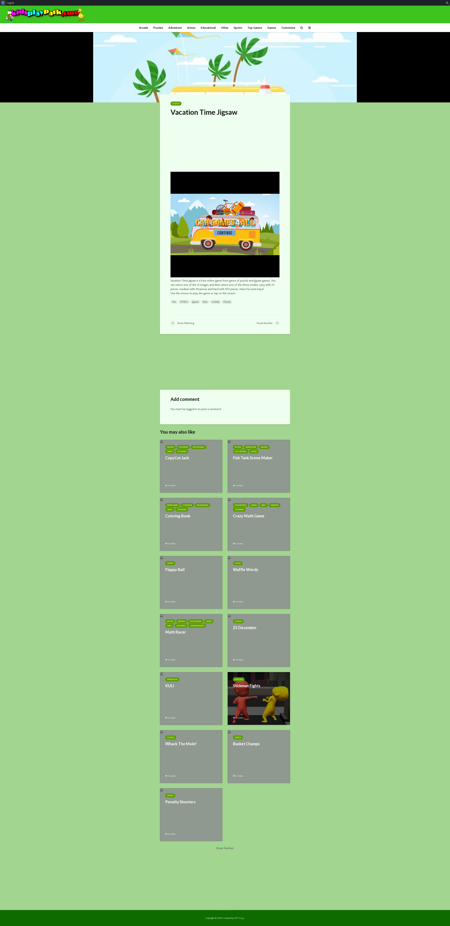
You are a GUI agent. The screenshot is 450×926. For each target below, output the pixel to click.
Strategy (274, 505)
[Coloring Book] (191, 524)
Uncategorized (197, 626)
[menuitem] (3, 3)
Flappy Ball (175, 569)
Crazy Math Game (248, 516)
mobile (215, 301)
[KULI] (191, 698)
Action (191, 27)
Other (224, 27)
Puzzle (227, 301)
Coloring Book (177, 516)
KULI (169, 685)
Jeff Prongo (239, 918)
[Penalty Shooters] (191, 814)
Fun (174, 301)
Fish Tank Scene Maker (253, 457)
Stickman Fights (246, 685)
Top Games (255, 27)
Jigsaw (195, 301)
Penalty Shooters (180, 801)
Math (263, 505)
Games (271, 27)
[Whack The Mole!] (191, 756)
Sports (238, 27)
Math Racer (175, 632)
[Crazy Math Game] (259, 524)
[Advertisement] (225, 143)
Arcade (143, 27)
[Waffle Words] (259, 582)
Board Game (172, 505)
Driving (181, 621)
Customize (288, 27)
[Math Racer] (191, 640)
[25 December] (259, 640)
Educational (208, 27)
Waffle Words (245, 569)
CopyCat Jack (177, 457)
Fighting (239, 679)
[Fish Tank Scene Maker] (259, 466)
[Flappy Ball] (191, 582)
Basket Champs (246, 743)
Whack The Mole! (181, 743)
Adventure (175, 27)
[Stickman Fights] (259, 698)
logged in (191, 409)
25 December (245, 627)
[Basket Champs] (259, 756)
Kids (205, 301)
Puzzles (158, 27)
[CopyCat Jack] (191, 466)
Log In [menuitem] (10, 2)
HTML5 (184, 301)
